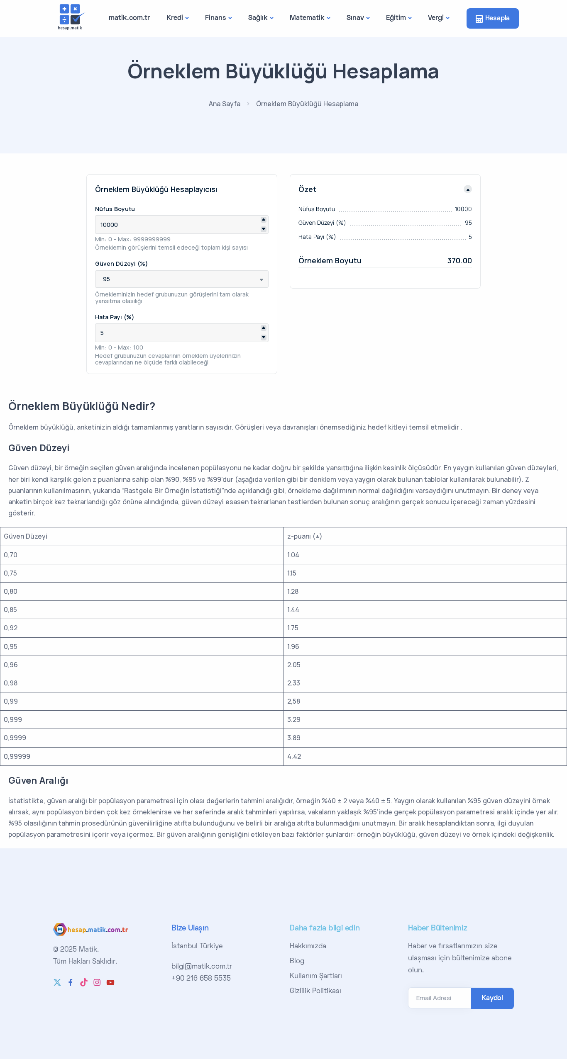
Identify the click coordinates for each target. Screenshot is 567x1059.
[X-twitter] (57, 982)
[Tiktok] (84, 982)
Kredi (174, 18)
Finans (215, 18)
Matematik (307, 18)
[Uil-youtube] (110, 982)
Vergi (436, 18)
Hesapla (497, 18)
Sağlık (258, 18)
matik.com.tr (129, 18)
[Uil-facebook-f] (70, 982)
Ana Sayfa (224, 103)
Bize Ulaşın (190, 928)
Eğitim (396, 18)
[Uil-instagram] (97, 982)
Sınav (355, 18)
